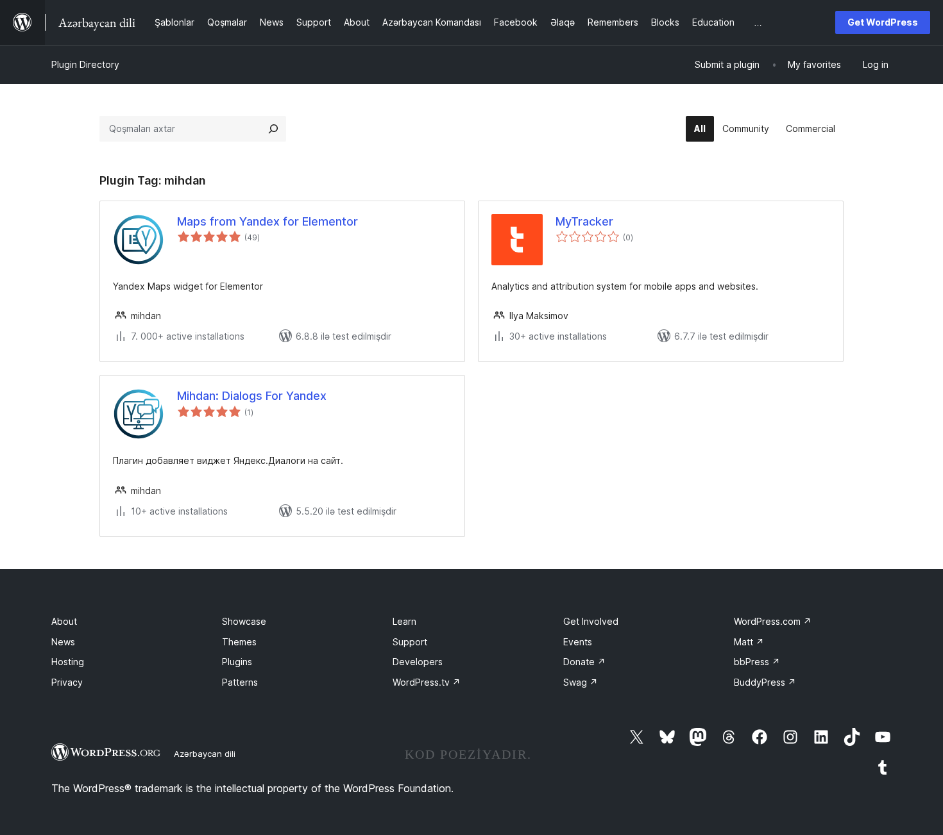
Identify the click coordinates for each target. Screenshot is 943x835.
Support (410, 641)
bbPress (757, 661)
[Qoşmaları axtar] (273, 129)
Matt (749, 641)
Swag (580, 682)
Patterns (240, 682)
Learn (404, 621)
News (63, 641)
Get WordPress (882, 22)
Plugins (237, 661)
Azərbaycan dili (204, 753)
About (64, 621)
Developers (418, 661)
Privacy (67, 682)
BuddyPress (765, 682)
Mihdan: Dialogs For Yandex (252, 395)
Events (577, 641)
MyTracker (584, 221)
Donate (584, 661)
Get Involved (590, 621)
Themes (239, 641)
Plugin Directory (85, 64)
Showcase (244, 621)
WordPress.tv (427, 682)
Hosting (67, 661)
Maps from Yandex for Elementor (267, 221)
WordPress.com (772, 621)
